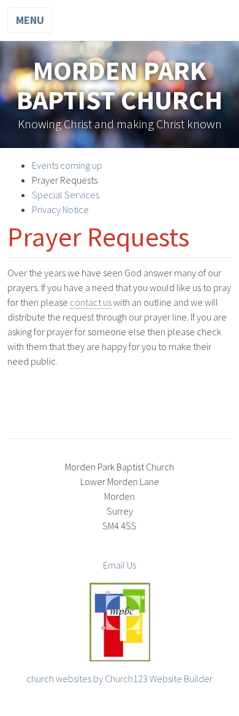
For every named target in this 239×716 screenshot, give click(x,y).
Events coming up (67, 165)
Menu (30, 20)
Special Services (65, 195)
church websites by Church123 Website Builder (119, 678)
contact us (91, 302)
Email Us (119, 565)
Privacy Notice (60, 209)
